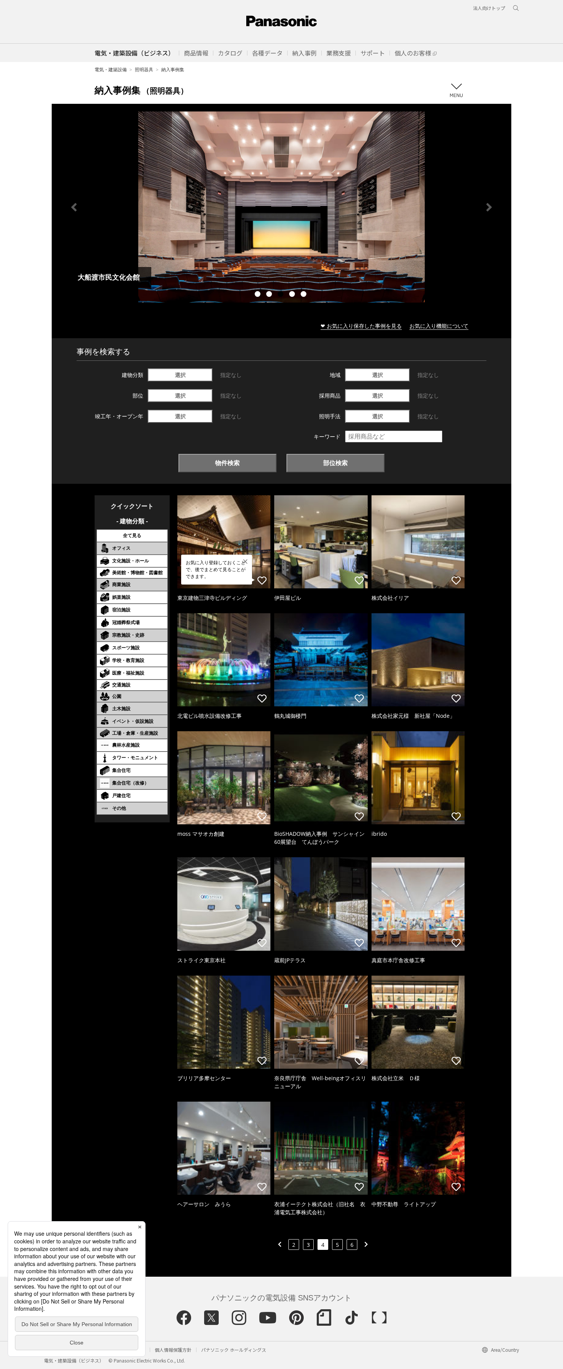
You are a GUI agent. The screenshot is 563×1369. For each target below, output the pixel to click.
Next (489, 207)
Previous (74, 207)
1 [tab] (258, 295)
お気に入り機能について (438, 325)
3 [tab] (281, 295)
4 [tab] (293, 295)
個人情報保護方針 (173, 1349)
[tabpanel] (281, 207)
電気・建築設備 (111, 69)
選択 (180, 374)
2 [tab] (270, 295)
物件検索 (227, 463)
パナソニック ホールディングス (233, 1349)
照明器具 (144, 69)
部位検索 (335, 463)
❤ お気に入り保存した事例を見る (361, 325)
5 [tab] (304, 295)
